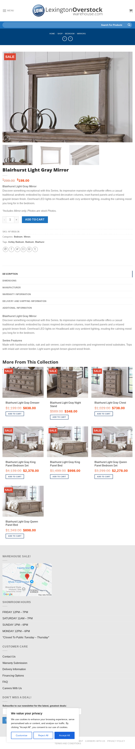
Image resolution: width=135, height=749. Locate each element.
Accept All (64, 735)
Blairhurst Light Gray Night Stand (65, 404)
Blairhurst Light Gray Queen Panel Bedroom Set (110, 464)
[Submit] (129, 25)
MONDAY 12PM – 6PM (16, 631)
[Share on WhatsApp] (5, 249)
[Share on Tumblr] (35, 249)
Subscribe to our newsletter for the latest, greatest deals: (34, 705)
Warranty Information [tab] (16, 294)
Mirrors (81, 34)
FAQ (5, 681)
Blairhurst (39, 242)
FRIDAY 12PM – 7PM (15, 612)
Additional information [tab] (17, 308)
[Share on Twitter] (17, 249)
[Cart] (131, 10)
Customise (21, 735)
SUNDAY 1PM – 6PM (15, 624)
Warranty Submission (14, 663)
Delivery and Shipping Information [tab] (24, 301)
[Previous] (9, 97)
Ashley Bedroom (16, 242)
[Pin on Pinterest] (29, 249)
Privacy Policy (116, 741)
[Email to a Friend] (23, 249)
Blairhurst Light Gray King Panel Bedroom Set (21, 464)
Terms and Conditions (68, 743)
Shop (60, 34)
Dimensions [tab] (9, 280)
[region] (43, 725)
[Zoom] (7, 138)
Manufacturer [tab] (11, 287)
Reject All (43, 735)
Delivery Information (14, 669)
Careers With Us (12, 688)
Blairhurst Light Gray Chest (110, 402)
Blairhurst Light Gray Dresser (22, 402)
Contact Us (8, 656)
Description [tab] (10, 274)
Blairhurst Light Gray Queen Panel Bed (22, 523)
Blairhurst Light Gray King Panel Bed (65, 464)
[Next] (126, 97)
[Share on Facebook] (11, 249)
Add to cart (34, 219)
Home (52, 34)
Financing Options (13, 675)
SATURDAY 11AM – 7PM (17, 618)
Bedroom (69, 34)
